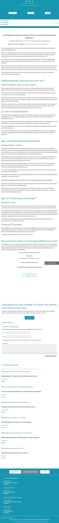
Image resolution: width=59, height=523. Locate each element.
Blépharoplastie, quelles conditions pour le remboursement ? (20, 437)
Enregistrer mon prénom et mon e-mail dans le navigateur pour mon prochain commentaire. (22, 340)
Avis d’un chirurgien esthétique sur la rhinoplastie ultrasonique (21, 391)
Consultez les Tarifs (31, 471)
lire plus (3, 381)
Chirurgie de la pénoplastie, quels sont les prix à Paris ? (18, 407)
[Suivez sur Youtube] (29, 1)
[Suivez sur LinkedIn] (32, 1)
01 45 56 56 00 (7, 490)
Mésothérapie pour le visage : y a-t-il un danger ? (16, 422)
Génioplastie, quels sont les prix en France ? (15, 453)
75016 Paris (6, 484)
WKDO (9, 517)
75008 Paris (6, 512)
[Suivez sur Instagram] (26, 1)
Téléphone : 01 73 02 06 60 (29, 3)
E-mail (3, 336)
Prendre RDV (29, 275)
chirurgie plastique (45, 41)
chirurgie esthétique (35, 41)
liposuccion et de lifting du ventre (39, 56)
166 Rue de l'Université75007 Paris (9, 493)
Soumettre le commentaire (50, 356)
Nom (3, 332)
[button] (52, 263)
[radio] (26, 256)
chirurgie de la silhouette (7, 56)
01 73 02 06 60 (7, 481)
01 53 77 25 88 (7, 500)
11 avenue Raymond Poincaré (10, 482)
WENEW (6, 517)
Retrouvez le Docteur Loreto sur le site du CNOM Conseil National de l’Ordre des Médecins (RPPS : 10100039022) (29, 519)
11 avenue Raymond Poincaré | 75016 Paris (29, 5)
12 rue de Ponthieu (8, 511)
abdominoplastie (25, 56)
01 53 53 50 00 (7, 510)
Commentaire (5, 343)
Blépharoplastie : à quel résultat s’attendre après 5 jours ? (19, 376)
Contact (29, 317)
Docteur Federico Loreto (17, 41)
